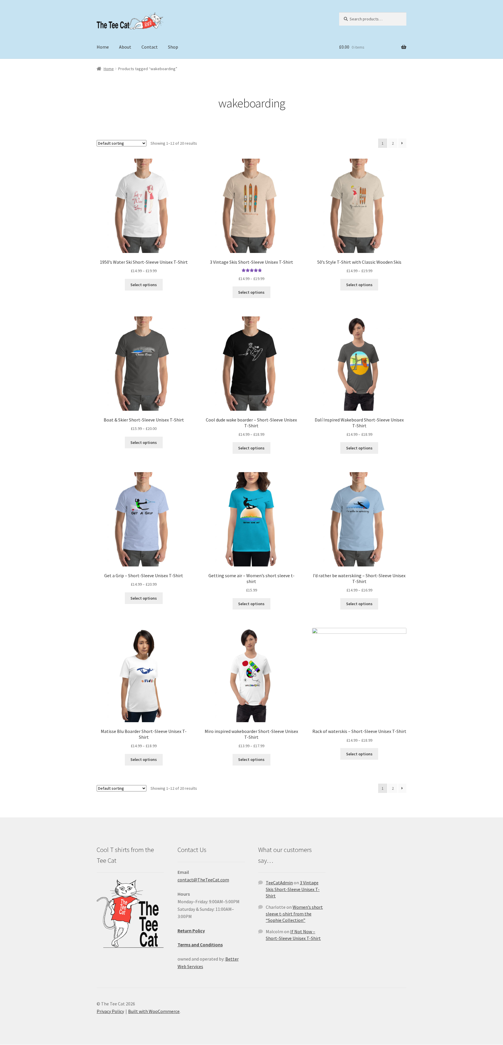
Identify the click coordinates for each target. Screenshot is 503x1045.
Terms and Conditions (200, 944)
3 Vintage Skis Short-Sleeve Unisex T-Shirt (293, 889)
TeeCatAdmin (279, 882)
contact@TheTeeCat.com (203, 880)
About (125, 47)
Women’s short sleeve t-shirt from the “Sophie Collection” (294, 913)
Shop (173, 47)
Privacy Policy (110, 1011)
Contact (149, 47)
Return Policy (191, 931)
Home (103, 47)
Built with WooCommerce (154, 1011)
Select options (143, 284)
